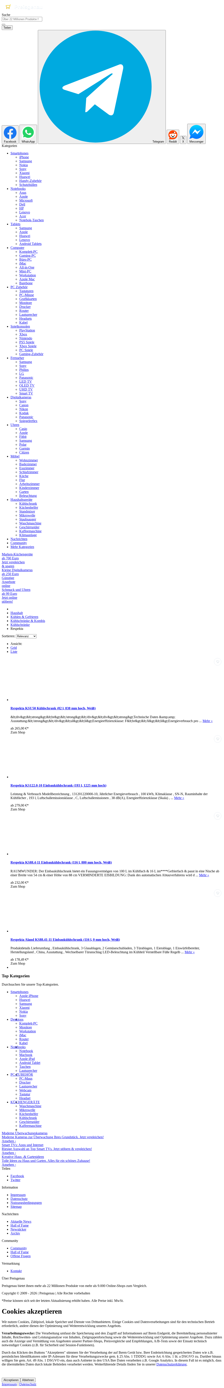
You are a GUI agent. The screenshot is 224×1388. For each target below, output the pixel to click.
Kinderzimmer (29, 488)
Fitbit (22, 436)
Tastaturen (26, 291)
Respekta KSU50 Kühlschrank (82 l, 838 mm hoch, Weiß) (53, 708)
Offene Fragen (20, 1256)
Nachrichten (18, 539)
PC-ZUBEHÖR (21, 1074)
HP (21, 208)
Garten (24, 492)
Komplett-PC (28, 251)
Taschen (25, 1066)
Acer (22, 216)
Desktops (16, 1019)
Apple (23, 196)
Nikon (23, 409)
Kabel (23, 322)
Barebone (26, 283)
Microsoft (26, 200)
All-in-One (26, 267)
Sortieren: (9, 636)
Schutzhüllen (28, 185)
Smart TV (26, 393)
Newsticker (18, 1229)
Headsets (25, 318)
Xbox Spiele (28, 346)
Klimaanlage (28, 535)
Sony (22, 169)
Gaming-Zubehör (31, 354)
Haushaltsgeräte (21, 499)
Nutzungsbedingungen (26, 1203)
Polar (22, 444)
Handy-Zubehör (30, 181)
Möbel (14, 456)
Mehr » (208, 721)
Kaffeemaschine (30, 531)
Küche (23, 476)
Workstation (27, 275)
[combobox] (22, 19)
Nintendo (25, 338)
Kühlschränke (20, 625)
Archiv (15, 1233)
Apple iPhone (28, 996)
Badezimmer (28, 464)
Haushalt (16, 613)
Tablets (15, 224)
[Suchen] (3, 24)
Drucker (25, 307)
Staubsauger (27, 519)
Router (24, 311)
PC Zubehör (19, 287)
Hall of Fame (19, 1225)
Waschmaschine (30, 523)
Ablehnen (28, 1380)
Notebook (26, 1051)
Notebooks (18, 188)
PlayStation (27, 330)
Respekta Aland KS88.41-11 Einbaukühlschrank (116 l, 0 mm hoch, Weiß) (65, 939)
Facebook (17, 1176)
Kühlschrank (28, 503)
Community (18, 543)
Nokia (23, 165)
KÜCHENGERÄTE (25, 1102)
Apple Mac (27, 279)
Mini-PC (25, 271)
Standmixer (27, 511)
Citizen (24, 452)
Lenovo (24, 212)
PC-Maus (25, 1078)
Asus (22, 192)
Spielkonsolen (20, 326)
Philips (24, 370)
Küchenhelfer (28, 507)
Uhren (14, 425)
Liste (13, 651)
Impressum (18, 1195)
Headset (24, 1098)
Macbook (25, 1055)
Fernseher (17, 358)
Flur (22, 480)
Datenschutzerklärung (171, 1364)
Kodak (24, 413)
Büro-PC (25, 259)
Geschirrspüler (29, 527)
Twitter (15, 1180)
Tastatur (24, 1094)
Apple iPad (27, 1059)
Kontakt (16, 1271)
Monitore (25, 303)
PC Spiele (26, 350)
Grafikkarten (28, 299)
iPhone (24, 157)
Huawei (24, 177)
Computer (17, 248)
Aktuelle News (20, 1221)
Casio (23, 429)
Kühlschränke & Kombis (27, 621)
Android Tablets (30, 244)
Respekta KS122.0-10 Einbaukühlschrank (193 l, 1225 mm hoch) (58, 785)
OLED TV (27, 385)
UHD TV (26, 389)
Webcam (25, 1090)
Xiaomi (24, 173)
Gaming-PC (27, 255)
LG (21, 373)
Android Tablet (29, 1063)
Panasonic (26, 377)
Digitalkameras (20, 397)
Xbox (23, 334)
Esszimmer (26, 468)
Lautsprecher (28, 314)
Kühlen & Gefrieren (24, 617)
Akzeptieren (11, 1380)
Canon (23, 405)
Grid (13, 647)
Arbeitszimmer (29, 484)
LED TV (25, 381)
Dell (22, 204)
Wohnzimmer (28, 460)
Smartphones (19, 153)
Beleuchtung (28, 496)
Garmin (24, 448)
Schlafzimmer (28, 472)
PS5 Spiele (26, 342)
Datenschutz (19, 1199)
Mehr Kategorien (22, 547)
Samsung (25, 161)
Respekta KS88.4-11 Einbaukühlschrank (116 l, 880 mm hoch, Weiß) (61, 862)
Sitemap (16, 1206)
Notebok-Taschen (31, 220)
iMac (22, 263)
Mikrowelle (27, 515)
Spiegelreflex (28, 421)
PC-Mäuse (26, 295)
